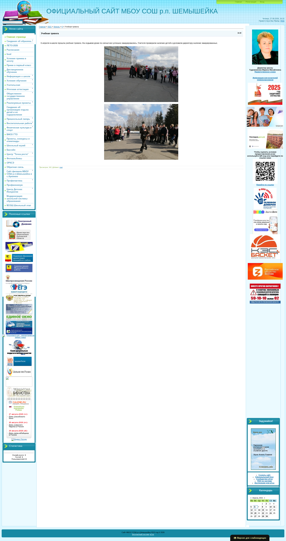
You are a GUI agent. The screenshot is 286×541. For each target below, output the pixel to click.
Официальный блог (264, 477)
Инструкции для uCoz (264, 483)
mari (61, 167)
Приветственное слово (265, 72)
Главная (238, 2)
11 (274, 507)
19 (252, 513)
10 (271, 507)
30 (267, 516)
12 (252, 510)
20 (255, 513)
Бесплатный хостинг (140, 534)
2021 (50, 27)
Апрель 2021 (257, 498)
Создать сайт (264, 475)
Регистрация (251, 2)
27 (255, 516)
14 (259, 510)
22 (263, 513)
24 (271, 513)
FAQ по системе (264, 481)
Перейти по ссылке (265, 185)
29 (263, 516)
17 (271, 510)
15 (263, 510)
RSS (282, 21)
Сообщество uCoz (264, 479)
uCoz (152, 534)
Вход (262, 2)
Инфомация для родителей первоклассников (265, 79)
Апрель (57, 27)
